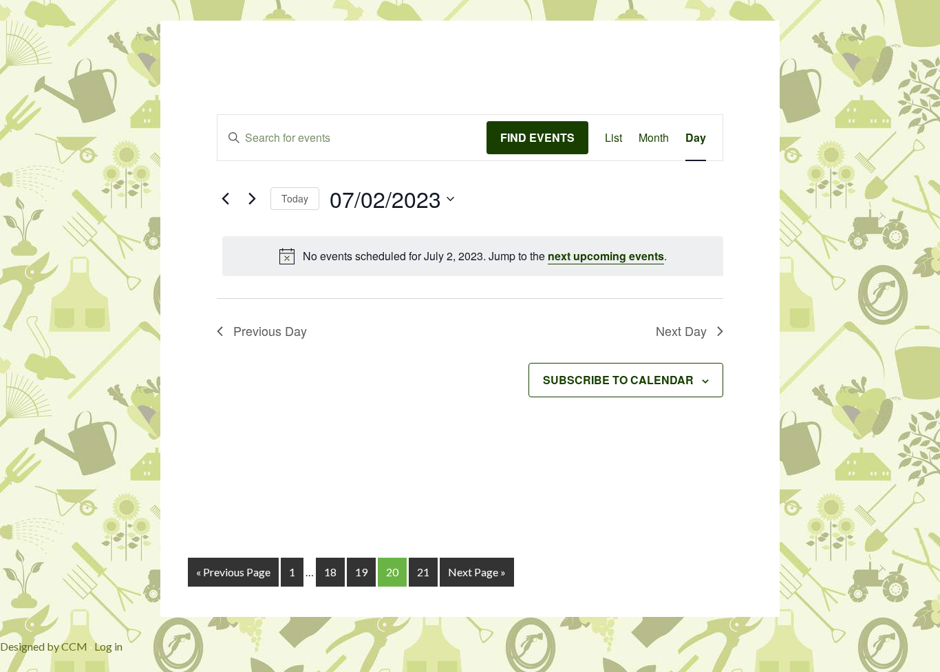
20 (392, 571)
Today (294, 198)
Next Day (681, 330)
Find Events (537, 137)
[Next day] (252, 199)
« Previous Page (233, 571)
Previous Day (270, 330)
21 (423, 571)
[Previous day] (225, 199)
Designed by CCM (43, 646)
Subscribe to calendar (618, 380)
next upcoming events (606, 256)
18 (330, 571)
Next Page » (477, 571)
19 (361, 571)
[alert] (472, 256)
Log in (108, 646)
